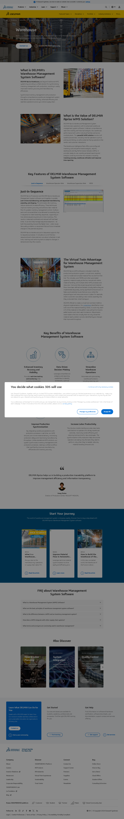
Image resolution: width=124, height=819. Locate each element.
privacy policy (67, 403)
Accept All (107, 411)
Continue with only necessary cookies (100, 387)
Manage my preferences (88, 411)
